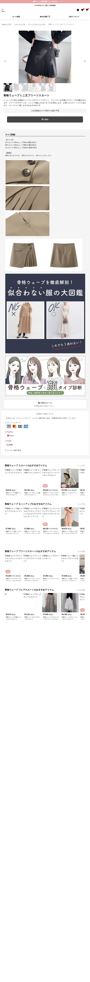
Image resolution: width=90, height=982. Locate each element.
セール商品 (16, 17)
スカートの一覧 (19, 24)
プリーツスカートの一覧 (36, 24)
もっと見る (81, 465)
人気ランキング (73, 17)
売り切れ (45, 119)
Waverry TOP (6, 24)
